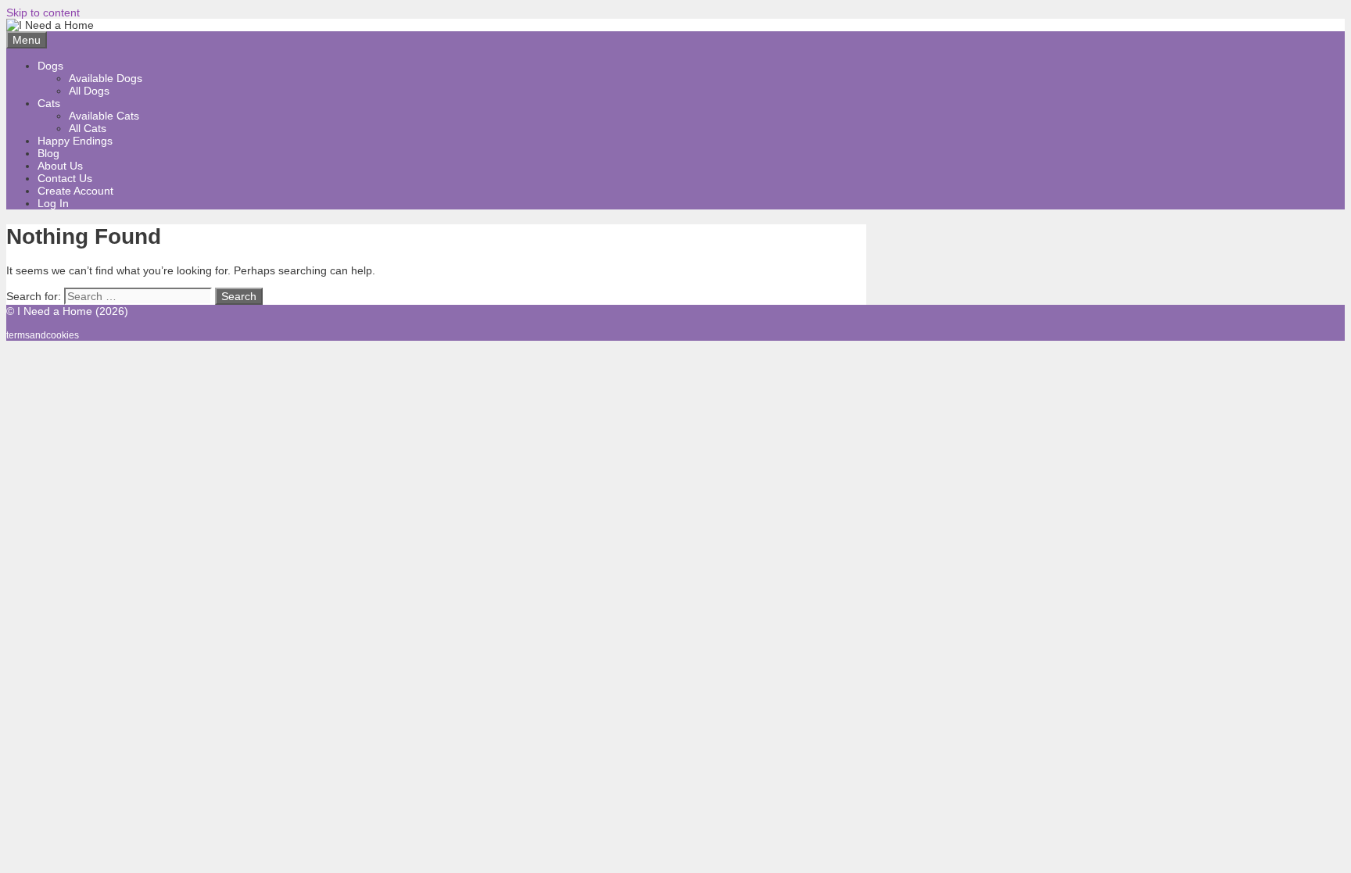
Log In (53, 203)
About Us (60, 165)
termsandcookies (42, 335)
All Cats (87, 128)
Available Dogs (105, 78)
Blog (48, 153)
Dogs (50, 65)
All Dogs (89, 90)
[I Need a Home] (50, 25)
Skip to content (43, 12)
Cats (49, 103)
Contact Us (65, 178)
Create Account (75, 190)
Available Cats (104, 115)
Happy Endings (75, 140)
